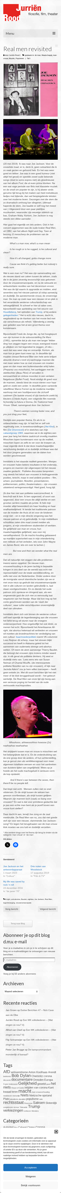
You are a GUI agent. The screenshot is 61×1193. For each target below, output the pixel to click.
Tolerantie (23, 1107)
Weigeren (31, 1176)
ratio (41, 1099)
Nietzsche (35, 1095)
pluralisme (14, 1099)
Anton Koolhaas (37, 1072)
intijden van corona (36, 1087)
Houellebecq (9, 312)
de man (38, 55)
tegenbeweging (9, 903)
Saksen (39, 1103)
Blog (16, 1127)
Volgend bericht (48, 909)
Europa (48, 1079)
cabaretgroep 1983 (13, 433)
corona (48, 1076)
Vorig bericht (11, 909)
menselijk (16, 1096)
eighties (31, 899)
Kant (51, 1087)
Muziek (12, 58)
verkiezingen (13, 1110)
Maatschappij (47, 55)
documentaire (22, 1079)
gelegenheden (10, 315)
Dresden (38, 1079)
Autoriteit (8, 1127)
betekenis (7, 1076)
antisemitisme (19, 1072)
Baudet (24, 899)
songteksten (8, 1107)
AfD (6, 1071)
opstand (47, 1095)
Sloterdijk (51, 1102)
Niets (24, 1095)
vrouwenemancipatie (23, 903)
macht (24, 1091)
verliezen (27, 1111)
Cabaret (22, 1127)
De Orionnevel (15, 429)
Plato (6, 1098)
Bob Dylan (21, 1075)
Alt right (7, 899)
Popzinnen (20, 58)
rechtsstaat (13, 1102)
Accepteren (30, 1167)
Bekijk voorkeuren (30, 1185)
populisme (32, 1098)
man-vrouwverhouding (41, 1092)
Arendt (52, 1072)
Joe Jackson (39, 899)
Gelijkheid (27, 1083)
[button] (56, 1131)
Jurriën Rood (14, 55)
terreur (16, 1107)
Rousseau (28, 1103)
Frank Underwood (10, 1084)
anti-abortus (15, 899)
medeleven (7, 1096)
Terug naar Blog (18, 923)
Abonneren (12, 967)
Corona (40, 1127)
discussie (7, 1080)
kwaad (7, 1091)
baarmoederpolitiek (26, 637)
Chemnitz (37, 1076)
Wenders (35, 1111)
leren (15, 1091)
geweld (41, 1083)
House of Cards (17, 1088)
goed (48, 1084)
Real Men (48, 899)
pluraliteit (22, 1099)
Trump (39, 312)
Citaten (31, 1127)
